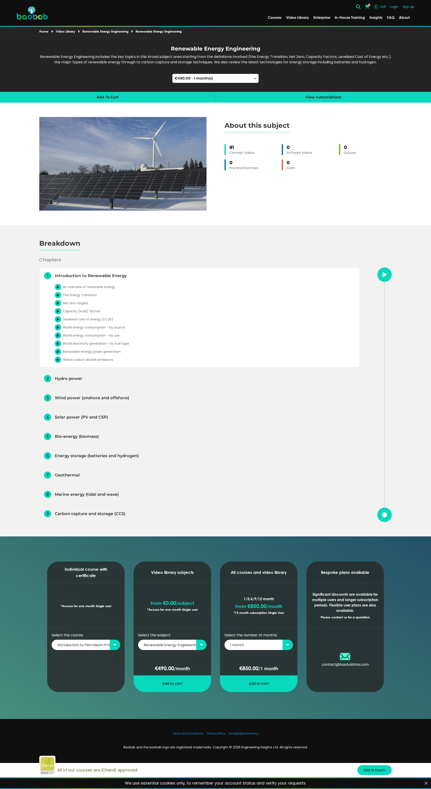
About (404, 17)
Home (43, 31)
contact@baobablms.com (345, 664)
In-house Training (350, 17)
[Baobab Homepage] (32, 13)
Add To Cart (108, 97)
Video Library (297, 17)
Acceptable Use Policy (244, 733)
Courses (274, 17)
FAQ (390, 17)
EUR (380, 6)
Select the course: (68, 635)
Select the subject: (154, 635)
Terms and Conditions (187, 733)
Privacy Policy (216, 733)
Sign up (408, 6)
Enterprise (321, 17)
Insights (376, 17)
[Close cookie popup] (426, 783)
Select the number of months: (250, 635)
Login (394, 6)
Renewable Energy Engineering (105, 31)
